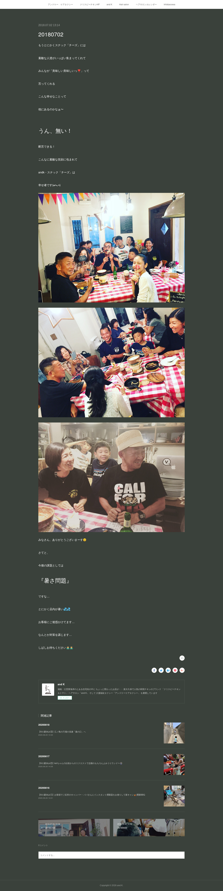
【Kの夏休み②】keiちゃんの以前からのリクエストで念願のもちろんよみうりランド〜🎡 (80, 763)
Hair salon (124, 4)
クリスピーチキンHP (90, 4)
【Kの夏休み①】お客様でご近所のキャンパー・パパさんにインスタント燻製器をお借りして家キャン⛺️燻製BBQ (91, 794)
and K (109, 4)
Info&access (169, 4)
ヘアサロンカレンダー (146, 4)
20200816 (43, 787)
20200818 (43, 724)
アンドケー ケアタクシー (60, 4)
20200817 (43, 756)
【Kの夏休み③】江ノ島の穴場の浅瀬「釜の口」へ (62, 731)
